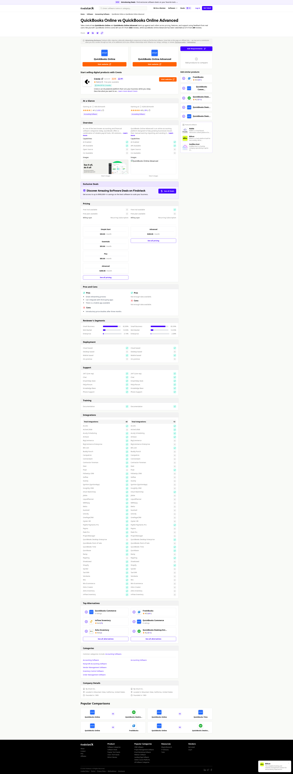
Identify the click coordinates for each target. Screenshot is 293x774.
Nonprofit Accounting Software (95, 664)
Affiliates (83, 756)
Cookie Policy (85, 771)
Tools (163, 752)
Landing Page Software (141, 757)
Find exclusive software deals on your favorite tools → (157, 2)
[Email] (97, 33)
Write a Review (159, 8)
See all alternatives (106, 639)
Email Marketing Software (142, 752)
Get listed (207, 8)
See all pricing (105, 277)
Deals (185, 8)
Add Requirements (195, 49)
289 (145, 110)
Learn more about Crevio (127, 91)
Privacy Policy (101, 771)
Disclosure (121, 771)
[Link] (102, 33)
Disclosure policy (180, 42)
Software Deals (112, 750)
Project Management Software (144, 750)
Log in (197, 8)
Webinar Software (140, 755)
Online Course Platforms (142, 760)
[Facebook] (211, 770)
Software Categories (114, 747)
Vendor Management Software (94, 667)
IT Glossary (165, 750)
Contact (83, 751)
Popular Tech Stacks (113, 752)
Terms (93, 771)
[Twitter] (88, 33)
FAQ (82, 754)
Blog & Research (166, 747)
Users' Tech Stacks (113, 755)
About (82, 749)
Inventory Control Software (93, 671)
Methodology (191, 42)
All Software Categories (141, 762)
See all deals (169, 191)
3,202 (98, 110)
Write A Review (112, 757)
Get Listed (191, 747)
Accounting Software (90, 114)
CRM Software (138, 747)
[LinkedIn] (93, 33)
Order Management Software (94, 675)
